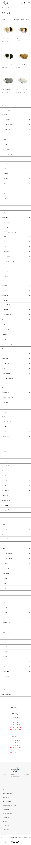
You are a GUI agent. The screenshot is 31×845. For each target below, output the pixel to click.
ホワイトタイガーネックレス (8, 553)
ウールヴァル (5, 203)
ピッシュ (4, 441)
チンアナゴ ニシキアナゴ (8, 378)
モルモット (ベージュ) (7, 38)
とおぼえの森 (5, 402)
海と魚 (3, 193)
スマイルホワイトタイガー (8, 344)
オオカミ (4, 208)
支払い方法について (7, 801)
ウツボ (3, 183)
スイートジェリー (6, 329)
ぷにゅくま (4, 480)
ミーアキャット (5, 603)
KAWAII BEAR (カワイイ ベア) (9, 232)
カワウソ (4, 236)
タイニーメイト (5, 363)
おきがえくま (5, 213)
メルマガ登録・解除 (7, 813)
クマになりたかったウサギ (8, 261)
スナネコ (4, 339)
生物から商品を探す (6, 694)
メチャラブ (4, 612)
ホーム (3, 7)
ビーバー (4, 456)
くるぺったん (5, 276)
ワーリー (4, 681)
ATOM (7, 817)
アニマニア (4, 114)
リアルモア (4, 657)
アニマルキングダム (6, 119)
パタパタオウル (5, 417)
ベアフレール (5, 524)
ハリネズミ (4, 431)
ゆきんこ (4, 642)
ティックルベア (5, 383)
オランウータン (5, 227)
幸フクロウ (4, 285)
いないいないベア (6, 159)
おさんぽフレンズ (6, 222)
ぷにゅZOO (4, 485)
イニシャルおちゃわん (7, 149)
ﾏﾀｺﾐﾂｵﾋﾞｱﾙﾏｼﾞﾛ (5, 573)
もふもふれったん (6, 622)
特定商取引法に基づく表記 (9, 805)
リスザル (4, 666)
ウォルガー (4, 169)
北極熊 (3, 548)
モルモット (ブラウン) (21, 64)
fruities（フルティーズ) (7, 500)
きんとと (4, 246)
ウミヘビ (4, 198)
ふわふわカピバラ (6, 505)
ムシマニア (4, 608)
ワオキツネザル (5, 676)
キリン (3, 241)
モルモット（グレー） (7, 89)
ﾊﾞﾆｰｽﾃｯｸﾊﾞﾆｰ (5, 426)
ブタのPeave (5, 471)
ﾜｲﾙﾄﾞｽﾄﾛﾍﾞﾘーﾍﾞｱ (6, 671)
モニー (3, 617)
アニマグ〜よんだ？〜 (7, 110)
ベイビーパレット (6, 529)
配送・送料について (7, 793)
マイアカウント (6, 821)
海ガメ (3, 188)
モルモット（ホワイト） (22, 89)
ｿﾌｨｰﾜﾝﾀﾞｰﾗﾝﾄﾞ (5, 358)
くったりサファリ (6, 251)
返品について (6, 797)
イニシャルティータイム (7, 154)
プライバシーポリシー (8, 809)
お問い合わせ (6, 829)
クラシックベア (5, 271)
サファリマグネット (6, 314)
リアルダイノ (5, 652)
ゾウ (3, 353)
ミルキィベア (5, 598)
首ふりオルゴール (6, 256)
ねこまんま (4, 412)
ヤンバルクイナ (5, 637)
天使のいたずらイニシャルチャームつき (11, 397)
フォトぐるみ (5, 461)
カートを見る (6, 825)
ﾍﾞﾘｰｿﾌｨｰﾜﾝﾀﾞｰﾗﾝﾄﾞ (6, 539)
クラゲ (3, 266)
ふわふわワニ (5, 515)
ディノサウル (5, 387)
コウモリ (4, 290)
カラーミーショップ (5, 837)
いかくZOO (4, 144)
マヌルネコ (4, 578)
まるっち (4, 583)
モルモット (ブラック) (7, 64)
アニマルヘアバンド (6, 129)
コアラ (3, 281)
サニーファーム (5, 309)
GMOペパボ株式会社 (24, 837)
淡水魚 (3, 368)
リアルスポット (5, 647)
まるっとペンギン (6, 588)
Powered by (7, 842)
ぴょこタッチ (5, 451)
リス (3, 661)
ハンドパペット (5, 436)
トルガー (4, 407)
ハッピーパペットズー (7, 421)
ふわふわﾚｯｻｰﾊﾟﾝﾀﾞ (6, 510)
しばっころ (4, 324)
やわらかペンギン (6, 632)
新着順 (27, 19)
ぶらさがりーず (5, 490)
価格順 (22, 19)
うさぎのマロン (5, 173)
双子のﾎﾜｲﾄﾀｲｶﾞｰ (5, 466)
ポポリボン (4, 563)
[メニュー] (28, 3)
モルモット (8, 7)
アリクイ (4, 134)
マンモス (4, 593)
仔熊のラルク (5, 295)
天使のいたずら (5, 392)
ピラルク (4, 446)
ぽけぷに (4, 544)
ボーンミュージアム (6, 568)
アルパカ (4, 139)
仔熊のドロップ (5, 300)
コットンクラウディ (6, 305)
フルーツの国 (5, 495)
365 (2, 319)
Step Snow (4, 334)
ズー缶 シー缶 (5, 349)
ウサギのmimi (5, 178)
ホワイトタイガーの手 (7, 558)
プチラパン (4, 475)
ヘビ (3, 534)
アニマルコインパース (7, 124)
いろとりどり (5, 164)
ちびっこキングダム (6, 373)
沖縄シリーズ (5, 217)
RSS (4, 817)
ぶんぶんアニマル (6, 520)
